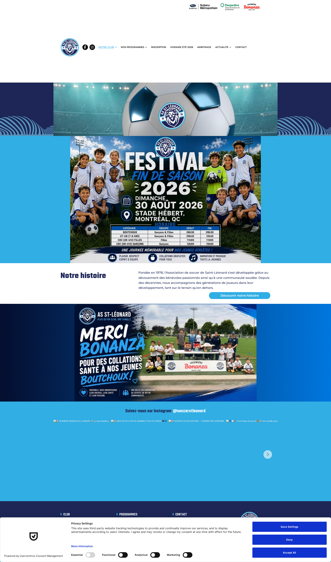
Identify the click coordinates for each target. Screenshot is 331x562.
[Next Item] (267, 454)
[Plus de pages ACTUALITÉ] (230, 47)
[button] (271, 132)
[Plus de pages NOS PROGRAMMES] (146, 47)
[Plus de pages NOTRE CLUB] (116, 47)
